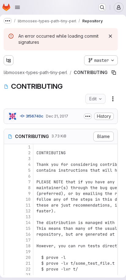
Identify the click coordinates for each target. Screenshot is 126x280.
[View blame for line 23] (9, 263)
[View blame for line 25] (9, 274)
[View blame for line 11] (9, 193)
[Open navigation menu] (17, 7)
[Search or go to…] (102, 7)
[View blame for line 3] (9, 146)
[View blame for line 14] (9, 210)
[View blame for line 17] (9, 228)
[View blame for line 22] (9, 257)
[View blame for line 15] (9, 216)
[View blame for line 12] (9, 199)
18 (28, 233)
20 (28, 245)
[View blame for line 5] (9, 158)
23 (28, 262)
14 (28, 210)
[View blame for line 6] (9, 164)
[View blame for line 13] (9, 204)
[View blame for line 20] (9, 245)
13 (28, 204)
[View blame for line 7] (9, 170)
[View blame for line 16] (9, 222)
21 (28, 251)
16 (28, 222)
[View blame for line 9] (9, 181)
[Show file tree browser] (8, 60)
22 (28, 256)
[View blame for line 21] (9, 251)
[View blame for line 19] (9, 239)
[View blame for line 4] (9, 152)
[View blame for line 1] (9, 135)
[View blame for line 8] (9, 175)
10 (28, 187)
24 (28, 268)
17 (28, 227)
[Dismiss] (110, 36)
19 (28, 239)
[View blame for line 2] (9, 141)
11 (28, 193)
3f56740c (34, 104)
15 (28, 216)
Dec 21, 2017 (57, 104)
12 (28, 198)
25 (28, 274)
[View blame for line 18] (9, 234)
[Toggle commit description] (88, 104)
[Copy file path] (106, 60)
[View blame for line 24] (9, 268)
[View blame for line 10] (9, 187)
